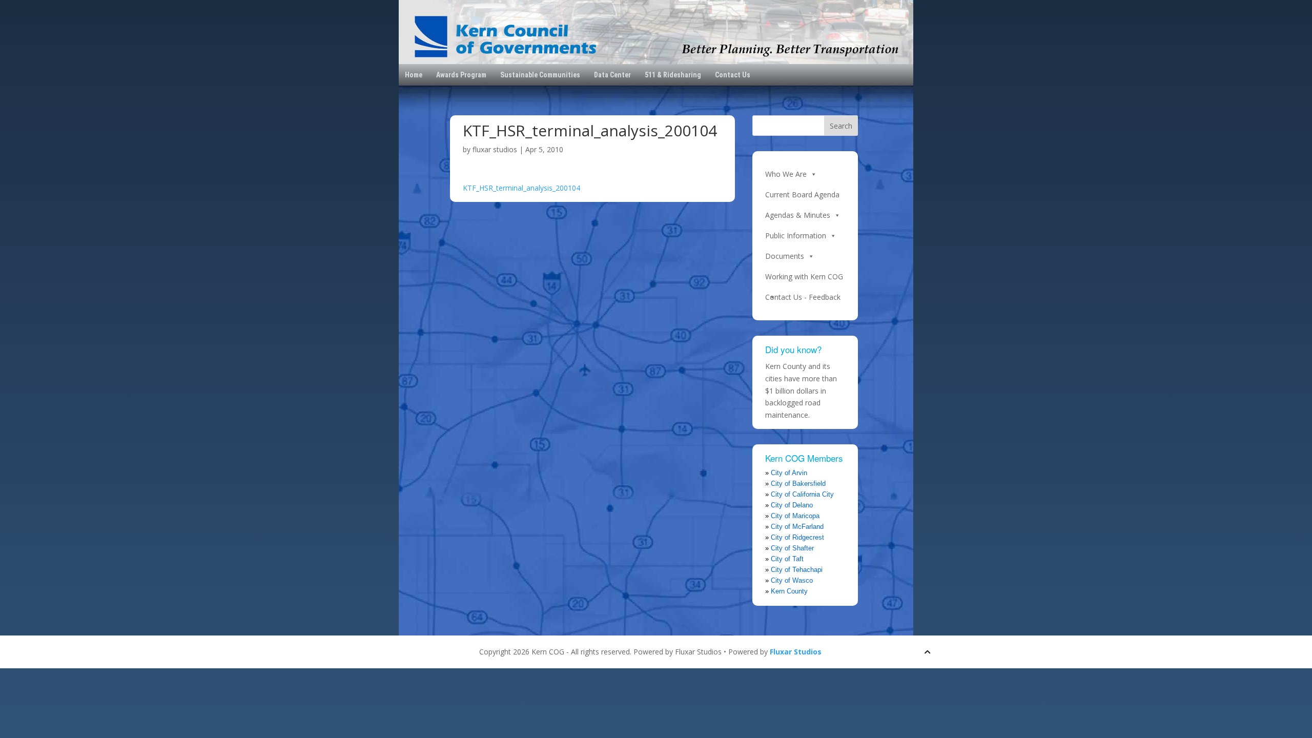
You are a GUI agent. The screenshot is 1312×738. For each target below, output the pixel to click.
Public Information (795, 235)
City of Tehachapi (797, 569)
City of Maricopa (795, 516)
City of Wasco (792, 580)
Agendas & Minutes (797, 215)
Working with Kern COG (804, 276)
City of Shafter (792, 548)
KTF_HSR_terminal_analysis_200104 (521, 188)
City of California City (802, 494)
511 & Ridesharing (673, 75)
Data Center (612, 75)
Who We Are (786, 174)
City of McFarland (797, 526)
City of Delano (792, 505)
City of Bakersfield (798, 483)
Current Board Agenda (802, 194)
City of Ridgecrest (797, 537)
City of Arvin (789, 473)
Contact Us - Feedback (802, 297)
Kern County (789, 591)
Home (413, 75)
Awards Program (461, 75)
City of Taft (787, 559)
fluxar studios (495, 149)
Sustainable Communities (540, 75)
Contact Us (732, 75)
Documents (784, 256)
